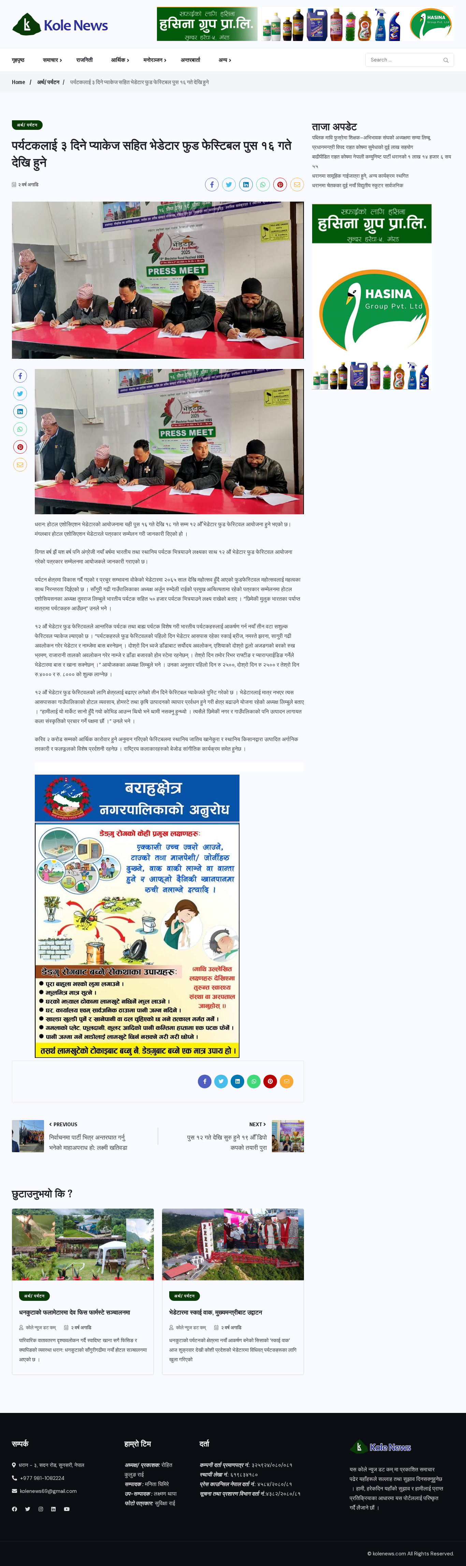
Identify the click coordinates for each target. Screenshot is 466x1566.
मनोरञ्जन (153, 59)
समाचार (50, 59)
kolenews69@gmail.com (48, 1491)
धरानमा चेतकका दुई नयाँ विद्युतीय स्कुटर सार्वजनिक (357, 185)
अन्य (223, 59)
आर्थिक (118, 59)
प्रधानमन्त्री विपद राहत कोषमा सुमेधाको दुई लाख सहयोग (362, 147)
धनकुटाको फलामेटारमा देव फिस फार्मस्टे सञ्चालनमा (74, 1312)
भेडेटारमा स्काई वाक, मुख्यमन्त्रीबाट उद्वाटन (215, 1312)
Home (18, 82)
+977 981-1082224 (41, 1478)
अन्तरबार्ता (190, 59)
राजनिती (84, 59)
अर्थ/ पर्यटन (48, 82)
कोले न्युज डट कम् (41, 1327)
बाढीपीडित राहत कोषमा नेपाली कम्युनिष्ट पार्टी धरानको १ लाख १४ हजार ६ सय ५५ (381, 161)
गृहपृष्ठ (18, 59)
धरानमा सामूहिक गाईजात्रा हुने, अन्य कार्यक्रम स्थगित (360, 176)
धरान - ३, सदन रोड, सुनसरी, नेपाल (50, 1465)
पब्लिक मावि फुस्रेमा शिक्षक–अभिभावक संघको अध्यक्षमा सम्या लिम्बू (371, 137)
